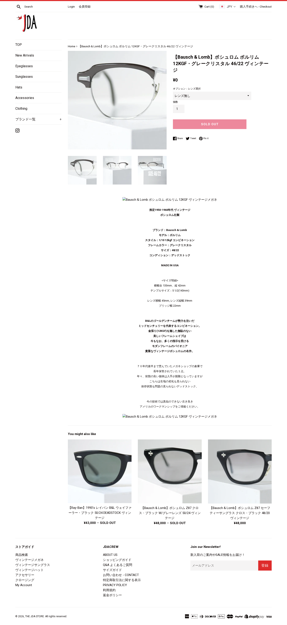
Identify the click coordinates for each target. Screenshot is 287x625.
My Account (23, 585)
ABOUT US (110, 555)
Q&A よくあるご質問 (117, 565)
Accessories (24, 98)
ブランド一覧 (38, 119)
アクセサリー (24, 575)
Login (71, 6)
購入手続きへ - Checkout (256, 6)
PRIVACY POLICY (115, 585)
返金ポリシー (112, 595)
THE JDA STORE (34, 616)
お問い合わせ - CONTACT (121, 575)
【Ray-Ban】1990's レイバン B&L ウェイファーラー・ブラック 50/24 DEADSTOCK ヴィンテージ (100, 513)
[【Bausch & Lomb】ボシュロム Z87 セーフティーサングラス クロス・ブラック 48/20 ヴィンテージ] (240, 471)
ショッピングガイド (117, 560)
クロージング (24, 580)
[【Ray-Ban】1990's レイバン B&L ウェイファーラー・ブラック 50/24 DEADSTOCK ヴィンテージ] (100, 471)
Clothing (21, 109)
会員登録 (85, 6)
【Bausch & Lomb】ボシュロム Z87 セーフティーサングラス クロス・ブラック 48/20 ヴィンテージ (239, 513)
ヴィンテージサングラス (32, 565)
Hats (18, 87)
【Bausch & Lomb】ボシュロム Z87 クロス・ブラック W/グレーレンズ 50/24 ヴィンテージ (170, 513)
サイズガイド (112, 570)
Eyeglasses (24, 66)
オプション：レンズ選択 (187, 88)
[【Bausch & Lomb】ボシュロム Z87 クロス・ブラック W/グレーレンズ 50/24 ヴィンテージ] (169, 471)
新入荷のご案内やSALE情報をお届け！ (217, 555)
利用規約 (109, 590)
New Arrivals (24, 55)
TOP (18, 45)
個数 (175, 101)
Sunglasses (24, 77)
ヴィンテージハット (29, 570)
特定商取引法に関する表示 (122, 580)
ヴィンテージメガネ (29, 560)
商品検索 (21, 555)
